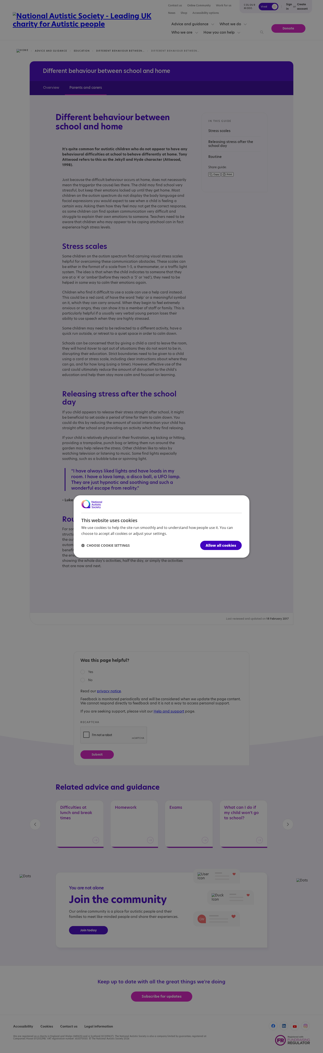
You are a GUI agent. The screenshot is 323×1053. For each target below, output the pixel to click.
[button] (105, 545)
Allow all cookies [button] (221, 545)
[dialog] (161, 526)
